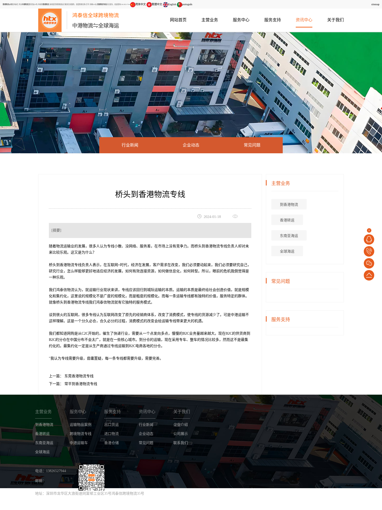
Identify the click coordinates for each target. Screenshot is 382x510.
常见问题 (252, 145)
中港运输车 (79, 443)
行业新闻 (130, 145)
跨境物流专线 (80, 434)
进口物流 (111, 434)
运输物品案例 (80, 425)
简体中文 (140, 4)
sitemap (375, 4)
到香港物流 (289, 205)
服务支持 (272, 20)
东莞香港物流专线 (78, 376)
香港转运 (287, 220)
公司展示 (180, 434)
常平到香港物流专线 (80, 384)
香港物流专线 (102, 4)
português (187, 4)
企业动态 (191, 145)
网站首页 (178, 20)
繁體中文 (157, 4)
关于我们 (335, 20)
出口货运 (111, 425)
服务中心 (241, 20)
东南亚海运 (289, 236)
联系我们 (180, 443)
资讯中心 (304, 20)
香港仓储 (111, 443)
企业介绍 (180, 425)
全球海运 (287, 251)
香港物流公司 (7, 4)
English (172, 4)
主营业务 (209, 20)
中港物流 (25, 4)
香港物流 (46, 4)
